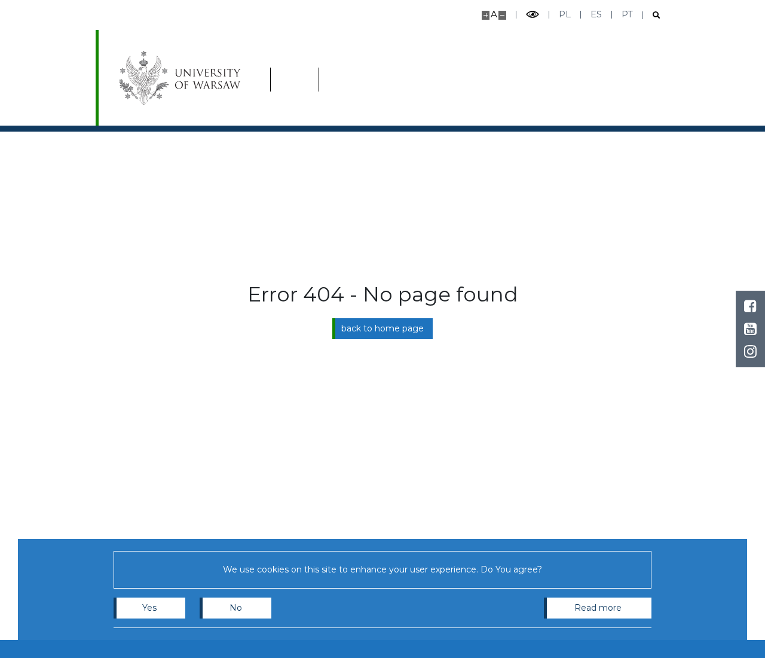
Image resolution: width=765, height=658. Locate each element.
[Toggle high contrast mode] (532, 15)
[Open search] (652, 15)
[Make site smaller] (502, 15)
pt (627, 14)
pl (565, 14)
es (596, 14)
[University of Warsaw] (183, 78)
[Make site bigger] (485, 15)
